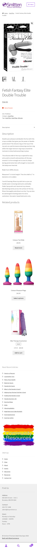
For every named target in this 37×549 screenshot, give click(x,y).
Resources (7, 475)
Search (18, 546)
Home (6, 13)
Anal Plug (14, 118)
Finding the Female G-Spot (12, 395)
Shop (5, 462)
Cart (28, 544)
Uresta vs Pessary (9, 373)
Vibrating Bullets (9, 408)
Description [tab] (6, 127)
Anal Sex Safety (9, 418)
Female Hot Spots (9, 386)
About (6, 465)
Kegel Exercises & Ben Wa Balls (13, 411)
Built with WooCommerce (10, 538)
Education (7, 471)
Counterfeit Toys (9, 376)
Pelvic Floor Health (9, 380)
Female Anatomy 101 (10, 399)
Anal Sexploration (9, 415)
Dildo (5, 405)
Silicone (20, 118)
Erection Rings (8, 402)
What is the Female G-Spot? (12, 389)
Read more (18, 248)
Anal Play (11, 13)
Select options (18, 298)
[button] (31, 23)
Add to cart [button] (18, 353)
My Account (6, 546)
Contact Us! (7, 478)
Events (6, 468)
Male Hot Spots (8, 383)
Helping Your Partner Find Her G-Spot (15, 392)
